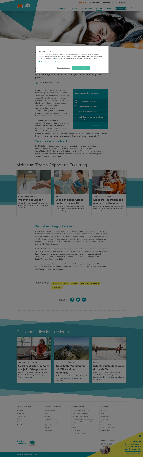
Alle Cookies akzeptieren (81, 68)
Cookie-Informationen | (94, 60)
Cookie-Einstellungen (63, 68)
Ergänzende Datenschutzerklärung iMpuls (51, 62)
